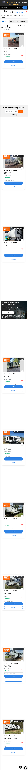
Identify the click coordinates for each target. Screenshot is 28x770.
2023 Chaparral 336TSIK (10, 518)
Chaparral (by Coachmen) (20, 15)
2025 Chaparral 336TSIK (10, 446)
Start (20, 111)
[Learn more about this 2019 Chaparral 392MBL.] (13, 161)
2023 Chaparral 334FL (10, 735)
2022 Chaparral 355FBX (10, 242)
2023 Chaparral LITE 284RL (11, 663)
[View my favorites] (26, 12)
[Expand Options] (22, 46)
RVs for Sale (9, 15)
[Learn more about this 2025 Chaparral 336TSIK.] (13, 437)
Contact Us (13, 65)
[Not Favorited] (22, 55)
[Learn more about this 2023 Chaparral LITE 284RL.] (13, 654)
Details (13, 61)
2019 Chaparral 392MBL (10, 170)
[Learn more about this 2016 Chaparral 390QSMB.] (13, 40)
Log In (18, 7)
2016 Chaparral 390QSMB (11, 48)
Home (2, 15)
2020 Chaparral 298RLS (10, 373)
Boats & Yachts (4, 7)
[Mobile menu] (2, 12)
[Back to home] (6, 12)
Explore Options (8, 313)
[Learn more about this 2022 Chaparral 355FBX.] (13, 234)
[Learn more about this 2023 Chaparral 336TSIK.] (13, 510)
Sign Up (25, 7)
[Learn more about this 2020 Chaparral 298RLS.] (13, 365)
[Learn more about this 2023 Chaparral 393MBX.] (13, 582)
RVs (9, 7)
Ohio (3, 17)
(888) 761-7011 (19, 12)
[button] (20, 767)
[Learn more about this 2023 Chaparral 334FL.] (13, 727)
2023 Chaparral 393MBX (10, 591)
